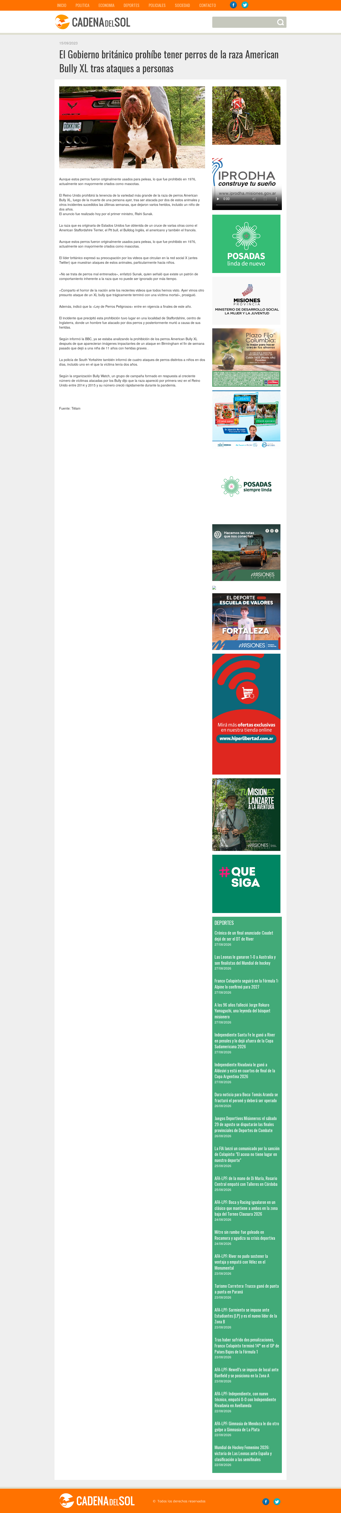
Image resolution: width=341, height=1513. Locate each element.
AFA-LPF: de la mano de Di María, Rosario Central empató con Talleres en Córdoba (246, 1181)
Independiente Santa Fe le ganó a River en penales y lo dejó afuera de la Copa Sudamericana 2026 (245, 1040)
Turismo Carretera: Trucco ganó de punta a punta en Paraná (247, 1289)
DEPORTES (131, 5)
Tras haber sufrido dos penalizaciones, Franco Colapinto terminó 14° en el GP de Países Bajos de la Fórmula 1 (247, 1345)
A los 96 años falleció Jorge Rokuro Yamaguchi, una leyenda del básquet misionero (242, 1011)
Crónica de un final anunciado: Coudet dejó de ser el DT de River (244, 936)
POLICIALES (157, 5)
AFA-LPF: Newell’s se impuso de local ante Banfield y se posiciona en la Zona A (247, 1372)
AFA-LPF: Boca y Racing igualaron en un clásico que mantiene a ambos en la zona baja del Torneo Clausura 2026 (246, 1208)
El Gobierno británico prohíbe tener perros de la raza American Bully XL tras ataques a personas (169, 61)
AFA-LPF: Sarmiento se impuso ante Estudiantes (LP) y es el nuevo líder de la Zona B (246, 1316)
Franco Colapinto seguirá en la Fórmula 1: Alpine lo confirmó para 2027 (246, 984)
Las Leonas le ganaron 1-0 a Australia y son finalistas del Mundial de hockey (245, 960)
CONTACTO (207, 5)
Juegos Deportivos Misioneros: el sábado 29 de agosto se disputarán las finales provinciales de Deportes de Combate (246, 1124)
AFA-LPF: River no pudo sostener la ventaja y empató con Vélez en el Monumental (241, 1262)
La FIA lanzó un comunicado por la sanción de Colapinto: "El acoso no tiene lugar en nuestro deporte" (247, 1154)
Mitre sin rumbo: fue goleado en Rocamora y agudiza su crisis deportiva (245, 1235)
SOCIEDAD (182, 5)
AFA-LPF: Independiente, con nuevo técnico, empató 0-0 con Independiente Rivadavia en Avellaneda (245, 1399)
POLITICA (82, 5)
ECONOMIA (106, 5)
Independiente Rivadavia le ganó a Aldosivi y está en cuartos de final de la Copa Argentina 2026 (245, 1070)
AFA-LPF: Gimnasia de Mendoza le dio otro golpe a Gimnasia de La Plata (247, 1426)
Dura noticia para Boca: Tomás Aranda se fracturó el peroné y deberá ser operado (246, 1097)
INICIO (61, 5)
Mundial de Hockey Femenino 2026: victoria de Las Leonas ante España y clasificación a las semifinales (243, 1453)
